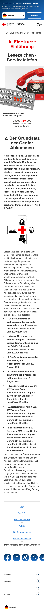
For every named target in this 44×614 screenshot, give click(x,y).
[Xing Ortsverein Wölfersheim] (25, 557)
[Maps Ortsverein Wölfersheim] (34, 557)
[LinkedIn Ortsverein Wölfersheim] (16, 557)
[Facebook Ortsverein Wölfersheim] (7, 557)
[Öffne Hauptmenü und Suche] (39, 25)
